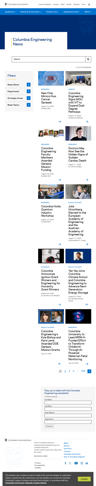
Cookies (38, 468)
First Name (48, 399)
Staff (63, 4)
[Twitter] (70, 464)
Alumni (69, 4)
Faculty (56, 4)
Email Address (50, 412)
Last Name (48, 406)
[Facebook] (65, 464)
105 (83, 371)
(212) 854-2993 (40, 456)
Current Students (45, 4)
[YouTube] (76, 464)
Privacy (38, 463)
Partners (77, 4)
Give (83, 4)
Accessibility (40, 465)
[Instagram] (82, 464)
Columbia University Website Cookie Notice (26, 483)
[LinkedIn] (87, 464)
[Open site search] (89, 4)
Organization (49, 419)
